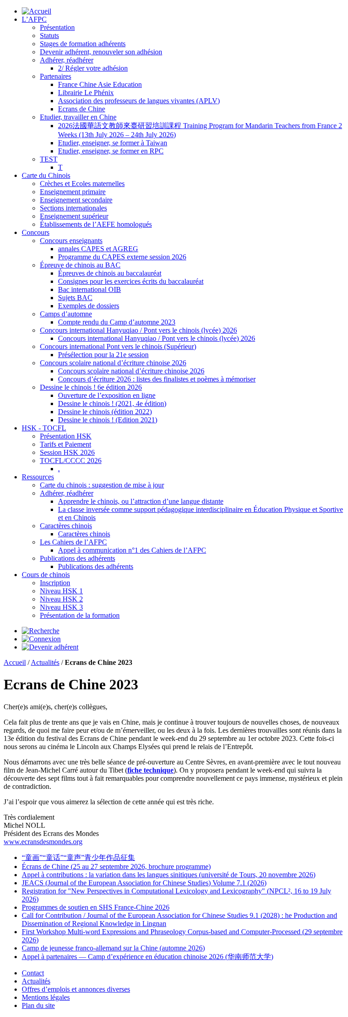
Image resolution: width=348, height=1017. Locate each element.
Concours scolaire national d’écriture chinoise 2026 (113, 363)
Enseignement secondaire (76, 200)
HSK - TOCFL (44, 428)
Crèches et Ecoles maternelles (82, 183)
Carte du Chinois (46, 175)
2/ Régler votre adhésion (93, 68)
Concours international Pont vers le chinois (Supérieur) (118, 346)
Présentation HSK (66, 436)
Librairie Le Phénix (86, 92)
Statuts (49, 35)
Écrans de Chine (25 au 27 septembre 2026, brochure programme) (116, 866)
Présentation (57, 27)
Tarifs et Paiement (65, 444)
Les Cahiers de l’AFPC (73, 542)
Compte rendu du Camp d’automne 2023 (116, 322)
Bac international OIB (89, 289)
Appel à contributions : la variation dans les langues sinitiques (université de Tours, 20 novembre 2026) (168, 875)
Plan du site (38, 1005)
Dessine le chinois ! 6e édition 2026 (91, 387)
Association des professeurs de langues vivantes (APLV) (139, 101)
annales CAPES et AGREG (98, 249)
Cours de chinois (46, 574)
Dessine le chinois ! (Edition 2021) (107, 420)
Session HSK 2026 (67, 452)
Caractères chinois (66, 526)
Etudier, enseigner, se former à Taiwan (112, 143)
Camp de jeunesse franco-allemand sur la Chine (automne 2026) (113, 948)
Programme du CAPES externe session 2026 (122, 257)
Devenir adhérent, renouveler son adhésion (101, 52)
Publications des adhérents (77, 558)
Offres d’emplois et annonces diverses (76, 989)
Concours (35, 232)
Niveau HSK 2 (61, 599)
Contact (33, 973)
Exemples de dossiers (88, 306)
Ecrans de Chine (81, 109)
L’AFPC (34, 19)
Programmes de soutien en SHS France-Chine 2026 (95, 907)
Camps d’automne (66, 314)
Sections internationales (73, 208)
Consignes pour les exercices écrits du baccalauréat (130, 281)
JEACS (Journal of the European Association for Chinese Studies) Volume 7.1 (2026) (144, 883)
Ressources (38, 477)
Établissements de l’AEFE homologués (96, 224)
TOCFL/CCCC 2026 (71, 460)
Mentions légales (46, 997)
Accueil (15, 662)
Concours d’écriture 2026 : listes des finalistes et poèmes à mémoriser (157, 379)
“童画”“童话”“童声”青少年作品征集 (78, 857)
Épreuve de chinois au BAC (80, 265)
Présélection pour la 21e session (103, 354)
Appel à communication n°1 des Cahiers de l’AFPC (132, 550)
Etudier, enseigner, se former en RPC (111, 151)
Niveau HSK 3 (61, 607)
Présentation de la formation (80, 615)
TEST (49, 159)
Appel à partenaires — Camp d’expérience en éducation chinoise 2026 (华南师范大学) (147, 956)
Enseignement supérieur (74, 216)
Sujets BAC (75, 297)
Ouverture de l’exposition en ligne (106, 395)
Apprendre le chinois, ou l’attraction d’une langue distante (140, 501)
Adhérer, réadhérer (66, 60)
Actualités (45, 662)
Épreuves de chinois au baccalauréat (109, 273)
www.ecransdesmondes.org (43, 841)
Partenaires (55, 76)
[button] (40, 631)
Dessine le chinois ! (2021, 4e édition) (112, 403)
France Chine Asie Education (100, 84)
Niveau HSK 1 (61, 591)
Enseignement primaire (73, 192)
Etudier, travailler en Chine (78, 117)
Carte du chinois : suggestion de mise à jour (102, 485)
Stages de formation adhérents (83, 44)
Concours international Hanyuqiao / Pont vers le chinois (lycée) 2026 (138, 330)
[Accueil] (36, 11)
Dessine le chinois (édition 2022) (105, 411)
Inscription (55, 583)
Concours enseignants (71, 240)
